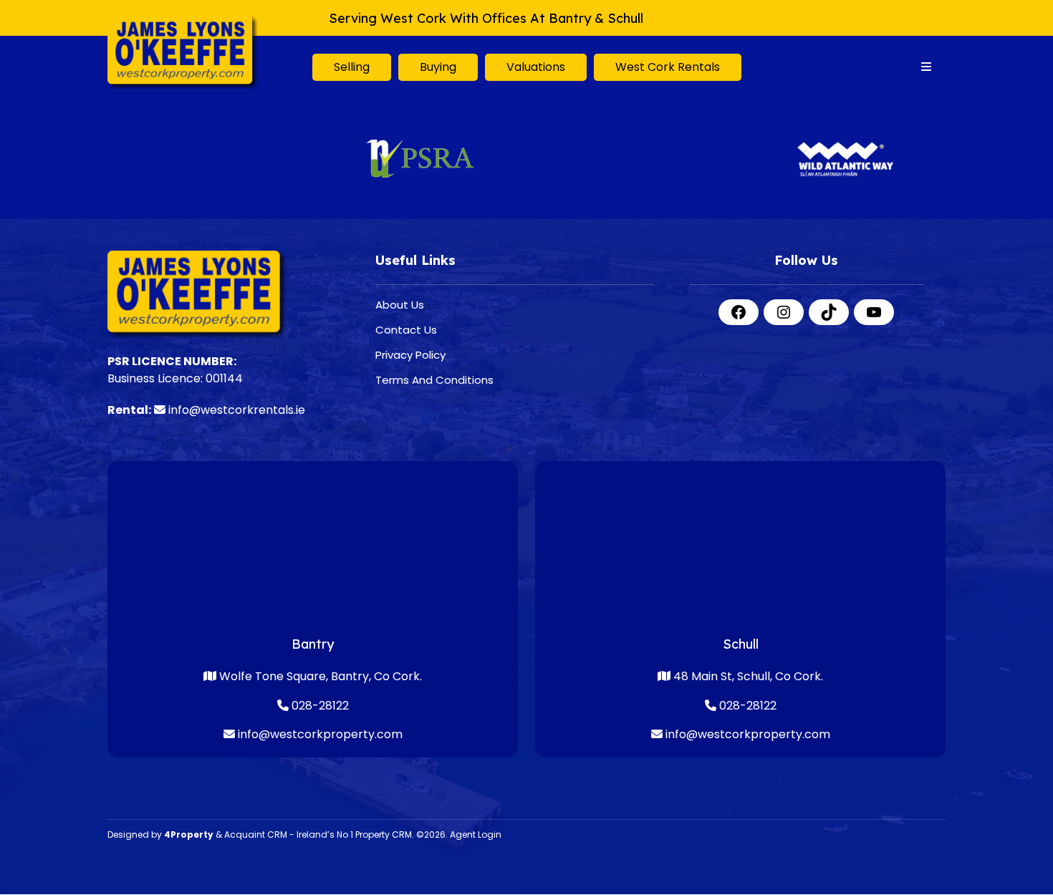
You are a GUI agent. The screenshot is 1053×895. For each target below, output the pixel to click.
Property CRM (383, 834)
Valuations (535, 67)
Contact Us (406, 329)
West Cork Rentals (667, 67)
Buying (438, 67)
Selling (352, 67)
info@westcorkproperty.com (320, 734)
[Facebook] (738, 312)
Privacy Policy (410, 354)
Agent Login (475, 834)
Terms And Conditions (434, 379)
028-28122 (319, 705)
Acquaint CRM (255, 834)
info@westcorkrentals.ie (236, 410)
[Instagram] (784, 312)
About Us (399, 304)
